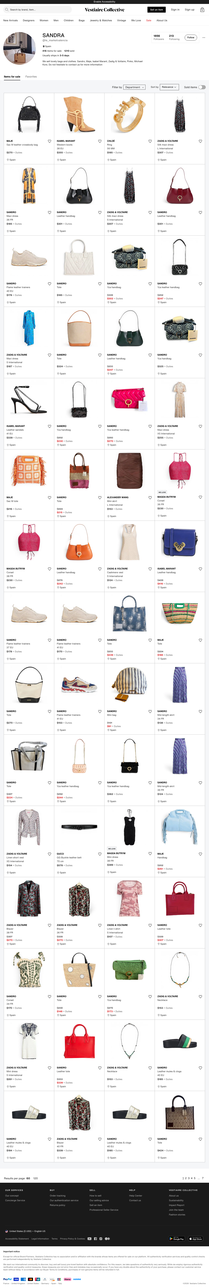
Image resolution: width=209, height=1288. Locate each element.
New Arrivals (10, 20)
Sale (148, 20)
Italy (60, 1283)
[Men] (61, 20)
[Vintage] (128, 20)
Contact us (135, 1200)
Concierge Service (15, 1200)
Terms (54, 1238)
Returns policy (57, 1205)
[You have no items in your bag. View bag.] (202, 9)
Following (174, 37)
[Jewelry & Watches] (114, 20)
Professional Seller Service (103, 1210)
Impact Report (176, 1205)
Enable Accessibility (104, 1)
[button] (202, 9)
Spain (53, 1283)
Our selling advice (99, 1200)
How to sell (95, 1195)
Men (56, 20)
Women (44, 20)
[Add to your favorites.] (49, 141)
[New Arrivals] (20, 20)
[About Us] (170, 20)
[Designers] (37, 20)
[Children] (76, 20)
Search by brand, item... (23, 9)
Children (69, 20)
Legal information (40, 1238)
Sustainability (176, 1200)
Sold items (190, 87)
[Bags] (87, 20)
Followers (159, 37)
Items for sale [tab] (12, 76)
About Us (162, 20)
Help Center (135, 1195)
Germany (45, 1283)
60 (28, 1178)
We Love (136, 20)
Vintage (121, 20)
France (6, 1283)
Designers (28, 20)
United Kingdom (18, 1283)
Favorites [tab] (31, 76)
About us (174, 1195)
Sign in (175, 9)
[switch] (202, 87)
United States (33, 1283)
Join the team (176, 1210)
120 (35, 1178)
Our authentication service (64, 1200)
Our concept (12, 1195)
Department (132, 87)
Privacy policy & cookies (72, 1238)
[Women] (51, 20)
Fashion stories (177, 1214)
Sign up (189, 9)
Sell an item (156, 9)
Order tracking (57, 1195)
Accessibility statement (17, 1238)
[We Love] (143, 20)
